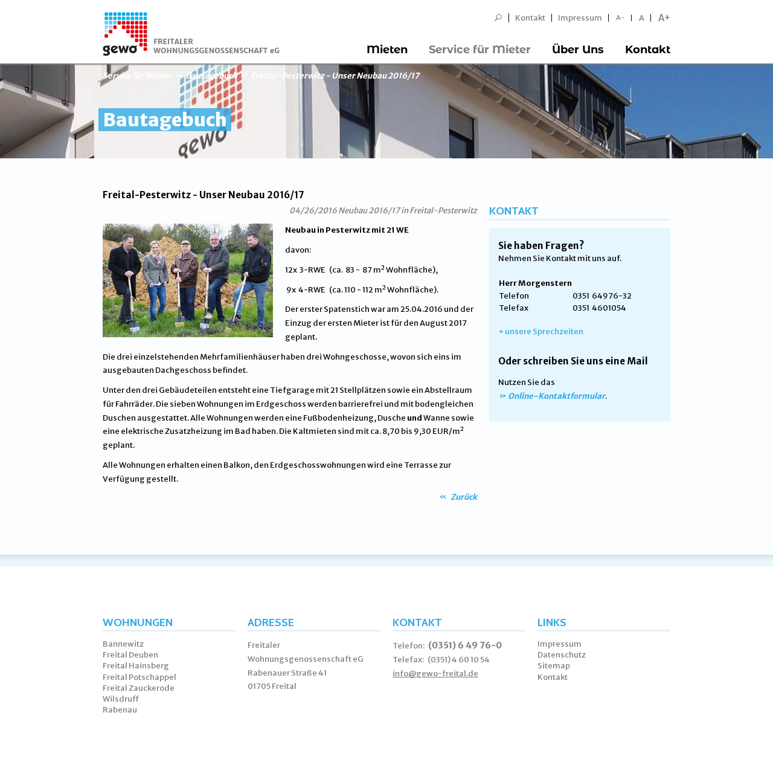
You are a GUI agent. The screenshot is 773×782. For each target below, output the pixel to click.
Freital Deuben (130, 655)
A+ (664, 17)
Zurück (463, 497)
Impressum (580, 18)
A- (620, 18)
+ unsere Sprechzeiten (540, 331)
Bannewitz (123, 644)
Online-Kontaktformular (556, 396)
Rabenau (120, 710)
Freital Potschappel (139, 677)
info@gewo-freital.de (435, 673)
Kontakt (530, 18)
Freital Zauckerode (139, 688)
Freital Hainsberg (136, 666)
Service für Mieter (480, 49)
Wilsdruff (121, 699)
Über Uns (578, 49)
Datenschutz (561, 655)
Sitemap (553, 666)
